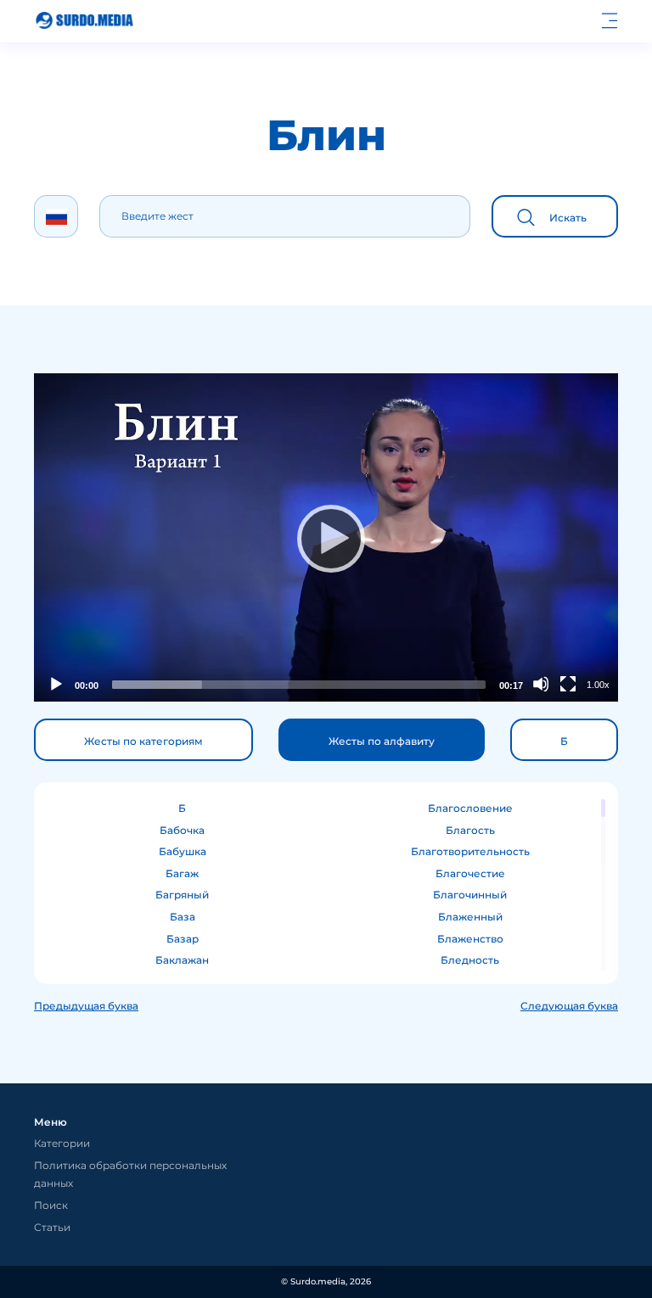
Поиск (51, 1205)
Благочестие (470, 873)
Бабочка (182, 830)
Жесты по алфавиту (382, 741)
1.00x (598, 685)
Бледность (470, 960)
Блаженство (470, 938)
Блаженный (470, 916)
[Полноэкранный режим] (568, 683)
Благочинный (470, 894)
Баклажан (182, 960)
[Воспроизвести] (326, 538)
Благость (470, 830)
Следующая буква (569, 1005)
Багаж (182, 873)
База (182, 916)
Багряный (182, 894)
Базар (182, 938)
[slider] (299, 684)
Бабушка (182, 851)
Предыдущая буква (86, 1005)
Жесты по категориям (143, 741)
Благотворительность (470, 851)
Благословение (470, 808)
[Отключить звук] (540, 683)
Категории (62, 1143)
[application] (326, 537)
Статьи (52, 1227)
